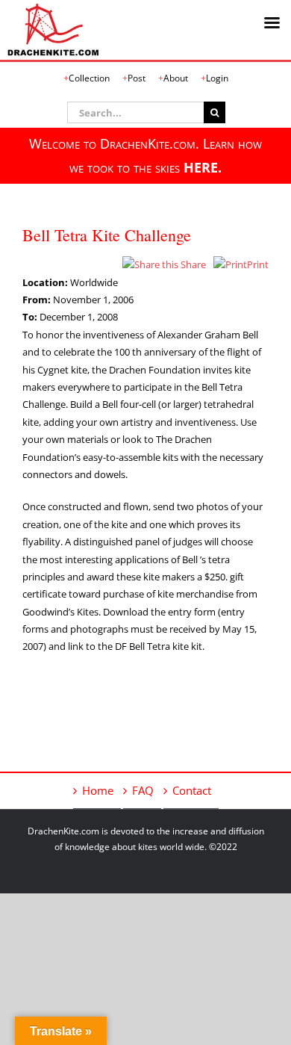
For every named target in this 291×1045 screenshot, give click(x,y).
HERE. (203, 167)
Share (192, 264)
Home (97, 790)
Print (258, 264)
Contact (191, 790)
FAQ (143, 790)
